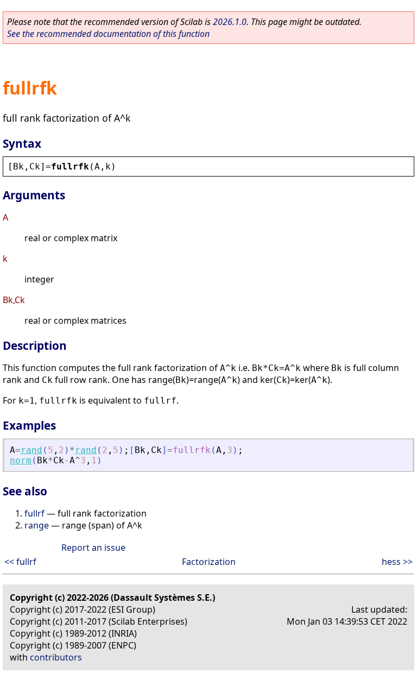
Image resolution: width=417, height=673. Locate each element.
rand (31, 450)
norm (20, 460)
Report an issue (93, 548)
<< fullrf (20, 562)
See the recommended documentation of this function (108, 34)
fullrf (34, 513)
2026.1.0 (230, 22)
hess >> (397, 562)
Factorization (209, 562)
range (36, 525)
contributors (56, 657)
